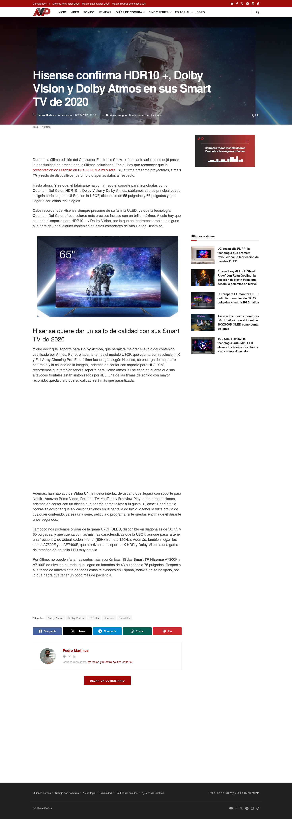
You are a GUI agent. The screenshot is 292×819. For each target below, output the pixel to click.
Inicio (62, 12)
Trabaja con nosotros (67, 793)
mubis (255, 793)
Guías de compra (129, 12)
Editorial (182, 12)
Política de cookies (127, 793)
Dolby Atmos (55, 618)
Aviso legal (89, 793)
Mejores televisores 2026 (66, 3)
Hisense (109, 618)
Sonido (88, 12)
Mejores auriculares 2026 (96, 3)
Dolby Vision (76, 618)
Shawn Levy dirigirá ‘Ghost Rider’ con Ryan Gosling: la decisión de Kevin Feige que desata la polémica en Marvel (237, 277)
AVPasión (46, 808)
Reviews (105, 12)
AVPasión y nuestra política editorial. (110, 662)
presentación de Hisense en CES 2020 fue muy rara (74, 169)
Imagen (122, 115)
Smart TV (124, 618)
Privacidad (106, 793)
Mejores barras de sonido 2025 (129, 3)
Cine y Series (158, 12)
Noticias (111, 115)
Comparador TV (41, 3)
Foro (201, 12)
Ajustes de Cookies (153, 793)
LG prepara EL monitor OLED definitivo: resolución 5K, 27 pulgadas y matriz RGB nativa (238, 298)
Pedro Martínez (47, 115)
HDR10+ (94, 618)
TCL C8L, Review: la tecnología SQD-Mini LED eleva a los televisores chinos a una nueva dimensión (238, 344)
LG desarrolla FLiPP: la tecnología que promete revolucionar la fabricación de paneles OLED (238, 254)
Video (75, 12)
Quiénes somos (42, 793)
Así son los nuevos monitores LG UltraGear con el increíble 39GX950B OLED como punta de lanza (238, 322)
